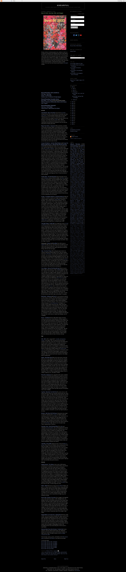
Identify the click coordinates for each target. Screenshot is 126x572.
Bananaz (49, 243)
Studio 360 (79, 265)
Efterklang (77, 236)
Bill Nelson (77, 192)
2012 (73, 118)
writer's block (43, 115)
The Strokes (72, 177)
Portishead (75, 259)
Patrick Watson (80, 171)
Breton (81, 157)
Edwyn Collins (74, 210)
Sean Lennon (78, 187)
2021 (73, 103)
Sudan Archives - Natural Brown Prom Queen (50, 108)
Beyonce (82, 228)
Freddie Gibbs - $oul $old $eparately (48, 176)
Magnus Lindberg (81, 250)
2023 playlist (52, 538)
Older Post (66, 558)
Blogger (77, 570)
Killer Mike (83, 182)
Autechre (71, 227)
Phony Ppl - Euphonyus (46, 374)
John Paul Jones (81, 246)
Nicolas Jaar (73, 185)
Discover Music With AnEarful (76, 45)
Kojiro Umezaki (82, 174)
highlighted (59, 269)
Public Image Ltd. (81, 259)
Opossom (82, 256)
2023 (73, 86)
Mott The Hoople (73, 254)
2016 (73, 112)
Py (80, 219)
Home (55, 558)
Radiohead (72, 159)
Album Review (75, 144)
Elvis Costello (82, 236)
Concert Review (74, 145)
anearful (63, 5)
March (74, 90)
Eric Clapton (73, 237)
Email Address (74, 15)
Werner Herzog (73, 272)
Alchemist (78, 205)
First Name (73, 19)
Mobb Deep (80, 160)
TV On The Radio (80, 222)
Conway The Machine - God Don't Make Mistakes (51, 143)
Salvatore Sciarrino (77, 263)
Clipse (79, 208)
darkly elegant (57, 199)
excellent (56, 119)
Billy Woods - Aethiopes (46, 296)
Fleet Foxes (72, 158)
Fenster (71, 181)
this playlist (66, 62)
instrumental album (49, 427)
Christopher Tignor (79, 194)
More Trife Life (59, 277)
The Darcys (78, 172)
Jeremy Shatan (75, 136)
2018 (73, 108)
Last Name (73, 23)
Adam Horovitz (78, 190)
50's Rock (78, 177)
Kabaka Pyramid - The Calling (47, 464)
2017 (73, 110)
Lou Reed (81, 169)
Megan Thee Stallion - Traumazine (48, 125)
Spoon (82, 164)
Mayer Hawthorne (80, 218)
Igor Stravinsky (80, 214)
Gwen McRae (76, 213)
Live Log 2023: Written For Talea (76, 63)
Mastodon (78, 200)
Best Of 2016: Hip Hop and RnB (47, 548)
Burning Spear (78, 231)
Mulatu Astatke (72, 255)
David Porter (77, 209)
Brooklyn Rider (75, 155)
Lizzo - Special (44, 103)
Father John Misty (75, 153)
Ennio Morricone (73, 195)
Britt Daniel (79, 206)
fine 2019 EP (60, 485)
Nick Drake (72, 256)
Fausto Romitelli (82, 210)
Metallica (78, 201)
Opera (78, 219)
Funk (82, 155)
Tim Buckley (82, 268)
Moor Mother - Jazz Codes (46, 100)
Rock (82, 146)
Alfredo (62, 178)
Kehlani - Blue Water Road (46, 357)
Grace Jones (80, 196)
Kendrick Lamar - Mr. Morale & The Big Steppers (51, 96)
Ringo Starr (72, 187)
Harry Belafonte (73, 242)
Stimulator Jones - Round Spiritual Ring (49, 426)
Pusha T (80, 158)
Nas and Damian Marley (80, 255)
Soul (82, 153)
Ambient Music (74, 178)
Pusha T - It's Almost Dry (46, 95)
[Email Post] (58, 550)
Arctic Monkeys (77, 191)
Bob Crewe (73, 206)
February (74, 91)
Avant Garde (75, 146)
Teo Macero (72, 223)
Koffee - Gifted (44, 485)
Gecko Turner (80, 167)
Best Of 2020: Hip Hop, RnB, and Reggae (49, 543)
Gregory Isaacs (80, 240)
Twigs (82, 223)
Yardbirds (75, 273)
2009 (73, 124)
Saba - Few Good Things (46, 250)
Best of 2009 (77, 228)
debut (62, 426)
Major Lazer (72, 251)
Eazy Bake (55, 243)
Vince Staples (50, 554)
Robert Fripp (76, 260)
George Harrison (73, 196)
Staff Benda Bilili (73, 265)
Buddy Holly (72, 231)
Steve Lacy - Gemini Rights (46, 106)
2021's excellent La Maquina (48, 148)
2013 (73, 117)
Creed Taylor (73, 233)
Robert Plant (82, 260)
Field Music (72, 163)
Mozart (78, 254)
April (74, 88)
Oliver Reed (77, 256)
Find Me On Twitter (73, 131)
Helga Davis (77, 182)
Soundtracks (72, 162)
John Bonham (75, 246)
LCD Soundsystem (79, 217)
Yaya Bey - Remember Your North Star (49, 391)
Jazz (84, 154)
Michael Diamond (81, 183)
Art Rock (80, 178)
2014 (73, 115)
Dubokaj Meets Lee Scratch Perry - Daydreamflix (51, 514)
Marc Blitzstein (78, 251)
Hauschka (76, 173)
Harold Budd (83, 241)
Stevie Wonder (73, 222)
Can (75, 208)
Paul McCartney (80, 185)
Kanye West (72, 154)
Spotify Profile (73, 51)
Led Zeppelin (74, 183)
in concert (54, 414)
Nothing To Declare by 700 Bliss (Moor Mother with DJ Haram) (53, 101)
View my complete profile (76, 138)
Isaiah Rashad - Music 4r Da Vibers (48, 112)
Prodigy (81, 150)
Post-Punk (72, 172)
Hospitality (79, 163)
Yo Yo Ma (79, 273)
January (74, 99)
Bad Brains (77, 227)
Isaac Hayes (72, 215)
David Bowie (82, 151)
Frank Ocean (77, 181)
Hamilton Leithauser (74, 157)
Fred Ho (78, 237)
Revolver (71, 260)
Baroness (75, 167)
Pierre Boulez (80, 186)
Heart (78, 242)
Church (54, 296)
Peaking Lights (73, 186)
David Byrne (79, 233)
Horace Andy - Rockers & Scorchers (48, 497)
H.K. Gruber (77, 241)
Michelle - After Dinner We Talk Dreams (49, 413)
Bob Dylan (74, 150)
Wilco (78, 159)
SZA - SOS (43, 338)
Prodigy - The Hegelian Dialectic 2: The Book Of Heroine (52, 196)
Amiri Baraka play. (54, 303)
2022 (73, 101)
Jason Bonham (73, 245)
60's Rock (83, 177)
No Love (50, 285)
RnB (77, 204)
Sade (72, 263)
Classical (82, 145)
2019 (73, 106)
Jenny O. (81, 173)
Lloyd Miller (75, 250)
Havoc (72, 182)
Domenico (83, 209)
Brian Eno (80, 148)
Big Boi (83, 205)
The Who (81, 204)
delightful (43, 244)
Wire (82, 159)
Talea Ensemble (73, 151)
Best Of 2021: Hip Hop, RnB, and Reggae (49, 541)
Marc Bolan (81, 176)
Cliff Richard (83, 232)
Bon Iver (79, 154)
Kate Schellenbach (77, 249)
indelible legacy (44, 219)
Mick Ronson (72, 219)
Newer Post (43, 558)
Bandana (46, 178)
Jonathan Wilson (73, 149)
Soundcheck (82, 264)
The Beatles (82, 149)
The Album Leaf (75, 268)
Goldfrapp (83, 181)
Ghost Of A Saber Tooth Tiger (75, 168)
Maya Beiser (72, 218)
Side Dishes (47, 422)
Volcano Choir (72, 205)
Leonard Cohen (74, 176)
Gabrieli (82, 237)
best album (63, 112)
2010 (73, 122)
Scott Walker (76, 164)
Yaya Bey (56, 554)
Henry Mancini (82, 242)
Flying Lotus (80, 195)
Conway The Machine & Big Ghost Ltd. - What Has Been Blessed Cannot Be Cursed (54, 144)
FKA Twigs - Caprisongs (46, 94)
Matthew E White (73, 171)
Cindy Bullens (77, 232)
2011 (73, 120)
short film (66, 259)
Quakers (73, 204)
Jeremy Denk (79, 245)
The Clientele (80, 162)
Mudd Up (82, 254)
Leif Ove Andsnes (75, 199)
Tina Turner (72, 269)
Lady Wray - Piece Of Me (46, 443)
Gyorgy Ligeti (72, 241)
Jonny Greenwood (73, 174)
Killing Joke (76, 169)
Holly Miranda (73, 148)
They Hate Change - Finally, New (47, 223)
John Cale (79, 215)
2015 (73, 113)
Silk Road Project (75, 264)
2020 (73, 105)
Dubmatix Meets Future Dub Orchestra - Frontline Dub (52, 529)
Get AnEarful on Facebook (75, 129)
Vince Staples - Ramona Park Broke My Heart (50, 268)
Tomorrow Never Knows (78, 269)
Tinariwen (78, 223)
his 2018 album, (48, 253)
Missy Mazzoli (73, 160)
